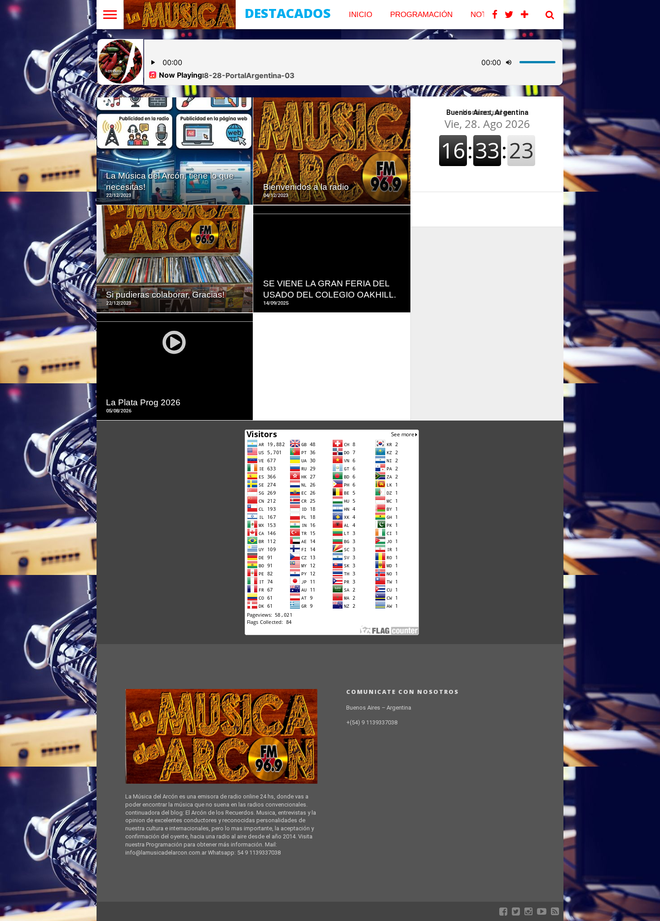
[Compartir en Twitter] (174, 170)
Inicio (360, 14)
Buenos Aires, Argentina (487, 112)
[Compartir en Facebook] (155, 170)
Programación (421, 14)
